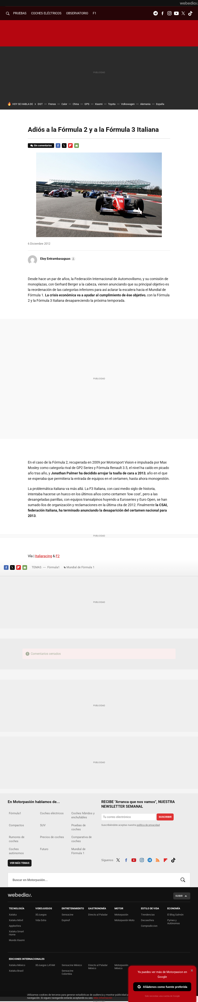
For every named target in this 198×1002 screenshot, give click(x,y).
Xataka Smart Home (16, 933)
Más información (103, 997)
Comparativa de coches (81, 839)
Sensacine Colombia (67, 972)
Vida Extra (40, 920)
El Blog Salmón (175, 914)
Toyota (111, 104)
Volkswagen (128, 104)
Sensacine (67, 914)
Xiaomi (98, 104)
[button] (57, 258)
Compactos (16, 825)
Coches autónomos (16, 851)
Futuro (44, 849)
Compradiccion (149, 925)
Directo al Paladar (98, 914)
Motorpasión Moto (124, 920)
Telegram (155, 13)
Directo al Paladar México (98, 967)
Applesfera (15, 925)
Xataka (13, 914)
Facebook (162, 13)
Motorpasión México (121, 967)
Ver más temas (19, 862)
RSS (157, 859)
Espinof (66, 920)
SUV (43, 825)
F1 (94, 13)
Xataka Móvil (16, 920)
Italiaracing (43, 556)
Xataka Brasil (16, 970)
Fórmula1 (53, 567)
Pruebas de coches (78, 827)
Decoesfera (147, 920)
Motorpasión (121, 914)
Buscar (182, 879)
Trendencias (148, 914)
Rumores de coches (16, 839)
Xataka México (17, 965)
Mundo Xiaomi (17, 940)
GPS (86, 104)
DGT (40, 104)
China (76, 104)
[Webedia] (189, 3)
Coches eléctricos (52, 813)
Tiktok (190, 13)
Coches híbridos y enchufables (83, 815)
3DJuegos (41, 914)
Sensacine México (72, 965)
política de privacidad (148, 825)
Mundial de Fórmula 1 (80, 567)
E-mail (76, 145)
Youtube (176, 13)
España (160, 104)
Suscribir (165, 816)
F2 (58, 556)
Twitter (183, 13)
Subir (179, 895)
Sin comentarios (43, 145)
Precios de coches (52, 837)
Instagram (169, 13)
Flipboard (70, 145)
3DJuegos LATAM (45, 965)
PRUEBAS (19, 13)
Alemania (145, 104)
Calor (64, 104)
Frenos (52, 104)
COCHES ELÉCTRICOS (46, 13)
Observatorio (77, 13)
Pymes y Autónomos (173, 922)
